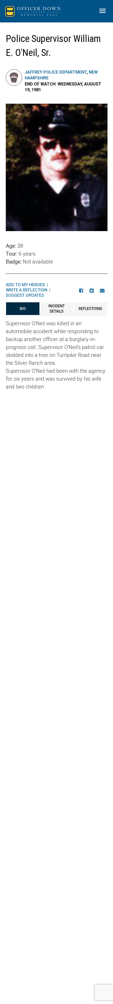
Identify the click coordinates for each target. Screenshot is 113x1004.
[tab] (23, 308)
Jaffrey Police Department (56, 72)
